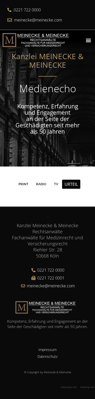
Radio (41, 184)
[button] (88, 40)
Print (23, 184)
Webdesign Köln (87, 387)
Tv (56, 184)
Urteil (71, 184)
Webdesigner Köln (69, 387)
